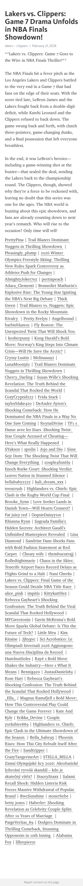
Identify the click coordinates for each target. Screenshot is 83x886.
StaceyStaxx (47, 776)
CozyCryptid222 (19, 397)
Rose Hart (14, 678)
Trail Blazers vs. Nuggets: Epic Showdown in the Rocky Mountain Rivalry (40, 312)
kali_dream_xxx (49, 481)
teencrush (13, 488)
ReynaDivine (51, 423)
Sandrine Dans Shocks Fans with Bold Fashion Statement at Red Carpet (40, 547)
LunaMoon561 (17, 364)
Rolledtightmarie (20, 560)
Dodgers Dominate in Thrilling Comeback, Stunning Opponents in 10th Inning (41, 829)
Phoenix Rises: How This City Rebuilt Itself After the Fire (41, 744)
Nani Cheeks (60, 573)
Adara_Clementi (19, 285)
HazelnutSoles (17, 658)
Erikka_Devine (30, 717)
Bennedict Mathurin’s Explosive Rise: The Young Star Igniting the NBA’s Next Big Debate (41, 292)
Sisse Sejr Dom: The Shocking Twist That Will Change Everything (41, 456)
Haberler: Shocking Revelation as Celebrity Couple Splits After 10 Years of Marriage (39, 809)
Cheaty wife (33, 553)
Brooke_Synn (17, 501)
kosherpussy (19, 338)
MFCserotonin (17, 619)
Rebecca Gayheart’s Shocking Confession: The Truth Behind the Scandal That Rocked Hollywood (41, 685)
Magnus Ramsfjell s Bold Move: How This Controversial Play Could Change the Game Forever (41, 704)
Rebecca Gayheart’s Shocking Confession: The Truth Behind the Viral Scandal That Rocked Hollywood (41, 606)
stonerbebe (58, 796)
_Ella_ (10, 698)
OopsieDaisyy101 (46, 514)
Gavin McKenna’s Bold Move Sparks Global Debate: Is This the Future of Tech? (41, 626)
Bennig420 (30, 671)
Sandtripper (34, 750)
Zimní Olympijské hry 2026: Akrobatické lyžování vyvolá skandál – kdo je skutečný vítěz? (42, 770)
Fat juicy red (16, 514)
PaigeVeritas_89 (19, 822)
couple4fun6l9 (57, 462)
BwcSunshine (32, 796)
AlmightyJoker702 (21, 279)
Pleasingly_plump (20, 252)
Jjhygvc (28, 639)
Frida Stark (48, 397)
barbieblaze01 (17, 324)
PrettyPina (14, 239)
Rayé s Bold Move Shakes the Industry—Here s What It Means (38, 665)
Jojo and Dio (51, 449)
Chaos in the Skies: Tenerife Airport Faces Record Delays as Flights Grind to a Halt (41, 567)
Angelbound (63, 318)
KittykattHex (55, 593)
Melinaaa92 (43, 357)
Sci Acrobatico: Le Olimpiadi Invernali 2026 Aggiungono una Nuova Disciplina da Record (39, 646)
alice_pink (14, 593)
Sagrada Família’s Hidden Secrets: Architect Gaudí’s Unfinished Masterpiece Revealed (36, 528)
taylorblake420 (18, 403)
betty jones (15, 802)
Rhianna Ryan (17, 521)
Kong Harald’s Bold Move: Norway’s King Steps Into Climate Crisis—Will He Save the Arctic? (42, 345)
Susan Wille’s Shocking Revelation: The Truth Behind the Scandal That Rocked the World (42, 384)
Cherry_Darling (19, 377)
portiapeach (52, 279)
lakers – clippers (16, 46)
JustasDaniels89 (58, 671)
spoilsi (30, 449)
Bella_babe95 (42, 737)
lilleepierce (26, 842)
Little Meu (47, 632)
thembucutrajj (61, 553)
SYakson (12, 449)
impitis (33, 593)
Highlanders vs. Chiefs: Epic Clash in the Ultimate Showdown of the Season (42, 731)
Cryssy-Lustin (17, 357)
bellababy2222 (18, 481)
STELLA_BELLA (57, 756)
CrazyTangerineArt (22, 756)
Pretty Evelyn (35, 318)
